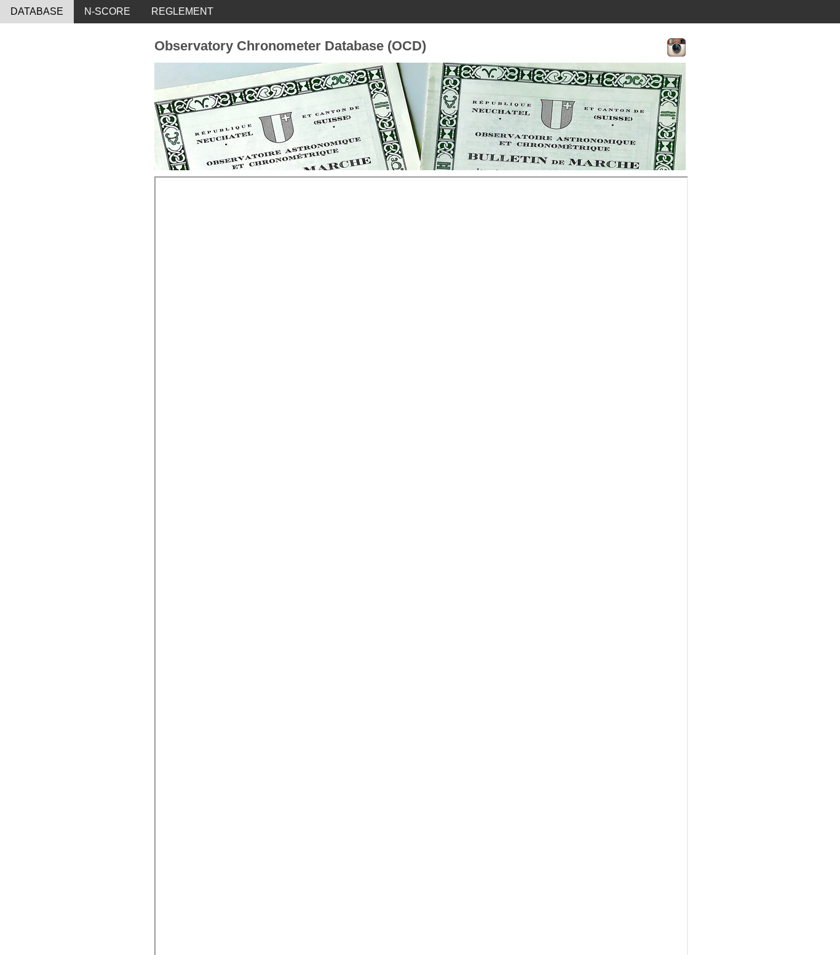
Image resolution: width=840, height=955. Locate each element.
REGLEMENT (182, 11)
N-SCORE (107, 11)
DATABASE (36, 11)
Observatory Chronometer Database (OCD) (290, 45)
